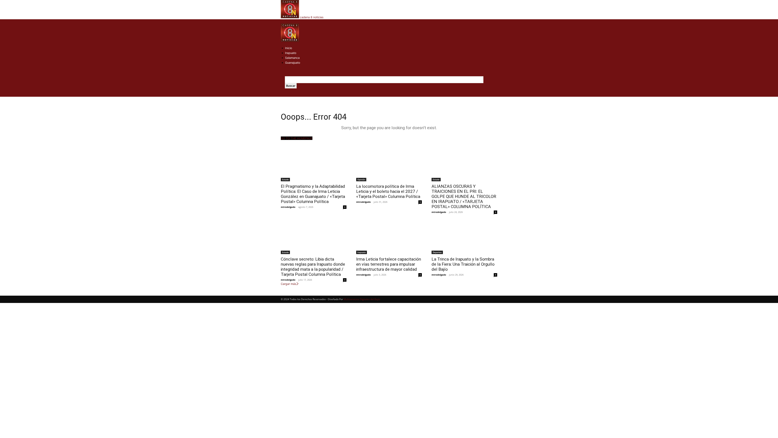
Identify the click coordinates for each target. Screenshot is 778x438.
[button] (282, 21)
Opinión (361, 179)
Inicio (288, 48)
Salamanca (292, 57)
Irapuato (290, 53)
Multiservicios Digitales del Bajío (362, 299)
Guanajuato (292, 62)
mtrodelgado (288, 206)
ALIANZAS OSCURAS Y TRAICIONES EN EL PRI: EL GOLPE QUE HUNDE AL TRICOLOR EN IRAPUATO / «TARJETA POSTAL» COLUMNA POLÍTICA (464, 196)
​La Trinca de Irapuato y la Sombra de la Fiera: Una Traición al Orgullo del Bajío (463, 264)
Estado (285, 179)
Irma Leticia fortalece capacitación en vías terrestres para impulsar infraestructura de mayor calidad (388, 264)
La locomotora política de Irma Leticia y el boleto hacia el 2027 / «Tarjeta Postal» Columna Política (388, 191)
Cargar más (288, 284)
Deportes (437, 252)
